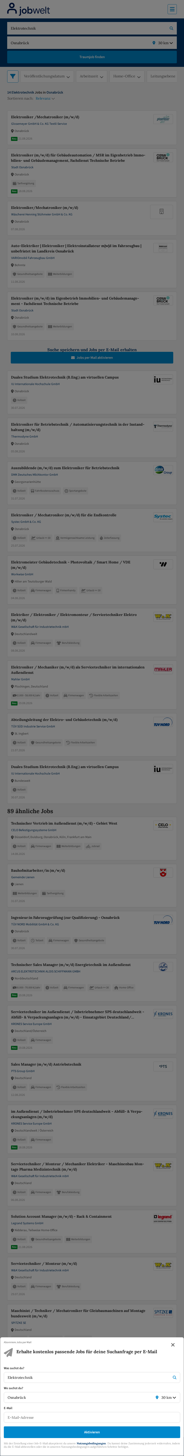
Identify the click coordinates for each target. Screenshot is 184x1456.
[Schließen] (173, 1345)
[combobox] (87, 1377)
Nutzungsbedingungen (91, 1443)
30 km (166, 1397)
